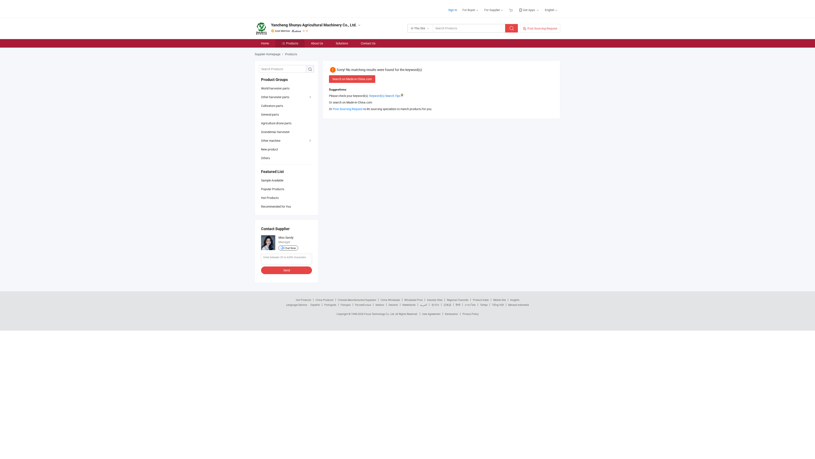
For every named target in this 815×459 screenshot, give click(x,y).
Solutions (342, 43)
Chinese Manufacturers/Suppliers (357, 300)
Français (346, 304)
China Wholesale (390, 300)
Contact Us (368, 43)
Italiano (379, 304)
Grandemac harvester (275, 132)
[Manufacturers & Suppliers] (282, 8)
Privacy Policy (470, 314)
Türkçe (484, 304)
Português (330, 304)
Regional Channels (457, 300)
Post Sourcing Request (542, 28)
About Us (317, 43)
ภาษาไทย (470, 304)
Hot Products (303, 300)
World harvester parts (275, 88)
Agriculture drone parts (276, 123)
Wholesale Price (413, 300)
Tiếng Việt (498, 304)
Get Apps (529, 10)
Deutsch (393, 304)
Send (286, 270)
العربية (423, 304)
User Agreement (431, 314)
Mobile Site (499, 300)
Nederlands (409, 304)
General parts (270, 114)
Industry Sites (435, 300)
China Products (324, 300)
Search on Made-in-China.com (352, 79)
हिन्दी (458, 304)
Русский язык (363, 304)
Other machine (270, 141)
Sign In (452, 10)
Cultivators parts (272, 106)
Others (265, 158)
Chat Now (290, 248)
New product (269, 149)
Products (292, 43)
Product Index (481, 300)
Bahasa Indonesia (518, 304)
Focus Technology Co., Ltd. (379, 314)
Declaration (451, 314)
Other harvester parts (275, 97)
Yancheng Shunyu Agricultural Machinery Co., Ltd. (314, 25)
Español (315, 304)
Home (265, 43)
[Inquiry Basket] (511, 10)
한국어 (435, 304)
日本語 (447, 304)
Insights (514, 300)
